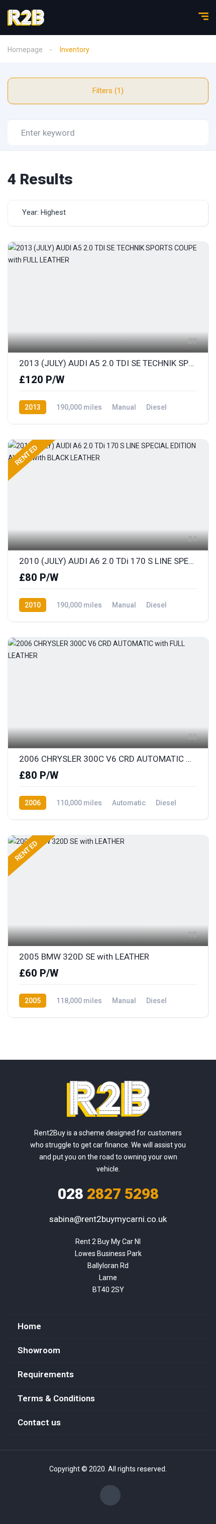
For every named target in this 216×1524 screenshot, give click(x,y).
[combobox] (108, 213)
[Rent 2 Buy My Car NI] (26, 18)
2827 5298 (108, 1193)
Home (29, 1326)
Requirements (46, 1374)
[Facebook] (110, 1495)
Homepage (25, 50)
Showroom (39, 1350)
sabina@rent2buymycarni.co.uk (108, 1219)
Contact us (39, 1422)
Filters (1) (108, 90)
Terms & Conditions (56, 1398)
